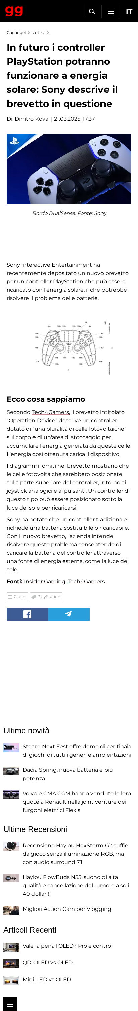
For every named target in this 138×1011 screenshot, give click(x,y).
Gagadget (14, 10)
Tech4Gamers (50, 412)
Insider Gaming (44, 581)
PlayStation (48, 596)
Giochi (20, 596)
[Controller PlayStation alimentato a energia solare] (69, 348)
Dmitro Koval (32, 119)
